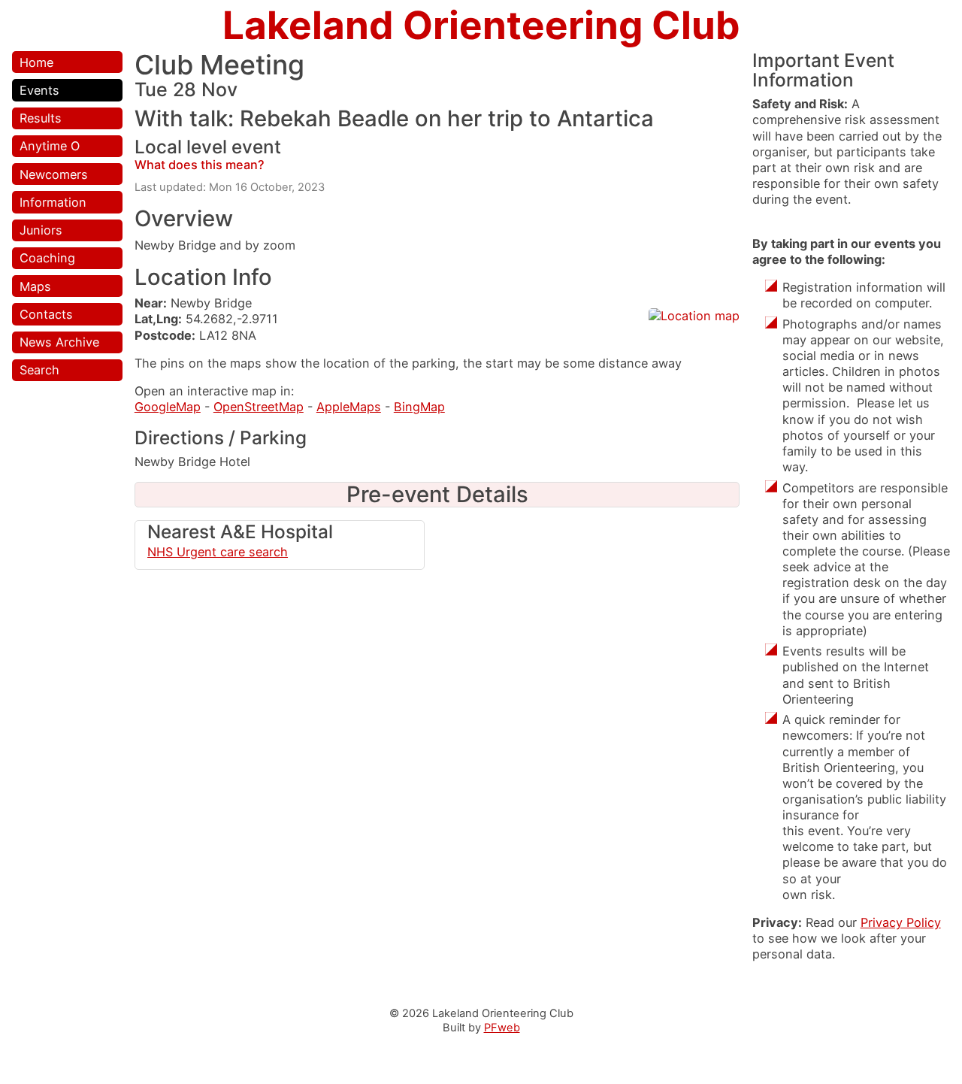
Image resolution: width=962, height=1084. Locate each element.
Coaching (47, 257)
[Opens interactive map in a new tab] (694, 315)
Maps (35, 286)
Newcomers (54, 174)
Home (36, 62)
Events (39, 90)
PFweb (502, 1027)
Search (39, 369)
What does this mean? (200, 164)
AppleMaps (348, 406)
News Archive (59, 342)
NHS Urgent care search (217, 551)
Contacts (46, 314)
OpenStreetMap (258, 406)
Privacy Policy (901, 922)
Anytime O (50, 145)
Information (53, 202)
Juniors (41, 230)
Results (41, 118)
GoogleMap (168, 406)
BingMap (419, 406)
